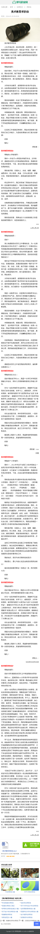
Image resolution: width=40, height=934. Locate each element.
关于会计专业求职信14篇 (10, 911)
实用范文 (20, 7)
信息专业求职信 (26, 903)
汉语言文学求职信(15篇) (32, 920)
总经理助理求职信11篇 (28, 908)
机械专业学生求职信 (12, 920)
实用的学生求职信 (26, 917)
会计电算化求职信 (26, 914)
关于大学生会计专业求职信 (29, 906)
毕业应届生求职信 (8, 903)
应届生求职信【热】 (8, 906)
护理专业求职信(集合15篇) (10, 908)
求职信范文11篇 (7, 917)
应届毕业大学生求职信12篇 (29, 911)
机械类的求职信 (7, 914)
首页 (11, 7)
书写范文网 (18, 931)
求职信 (29, 7)
